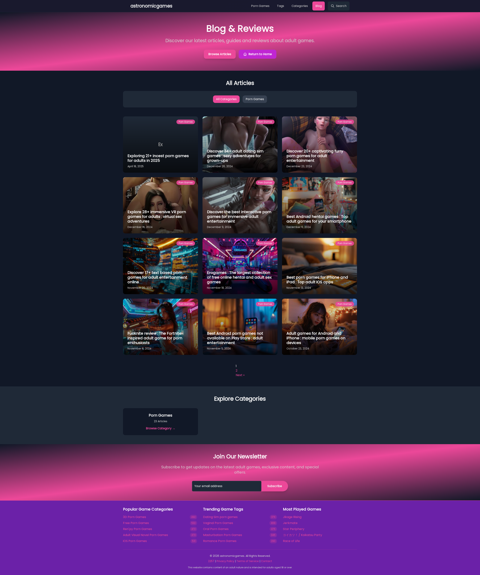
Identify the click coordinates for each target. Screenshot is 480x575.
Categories (300, 6)
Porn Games (260, 6)
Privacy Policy (225, 561)
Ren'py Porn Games (137, 529)
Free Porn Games (136, 523)
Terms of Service (247, 561)
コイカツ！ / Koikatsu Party (302, 535)
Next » (240, 375)
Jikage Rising (292, 517)
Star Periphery (293, 529)
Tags (280, 6)
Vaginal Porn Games (218, 523)
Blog (318, 6)
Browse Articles (219, 54)
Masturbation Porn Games (222, 535)
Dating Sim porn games (220, 517)
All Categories (226, 99)
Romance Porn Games (219, 541)
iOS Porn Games (135, 541)
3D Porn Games (134, 517)
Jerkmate (290, 523)
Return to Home (260, 54)
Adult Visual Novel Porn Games (145, 535)
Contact (266, 561)
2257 (211, 561)
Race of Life (291, 541)
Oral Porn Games (216, 529)
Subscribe (274, 486)
